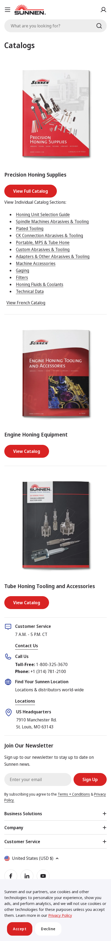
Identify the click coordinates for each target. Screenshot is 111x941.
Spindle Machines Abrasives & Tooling (52, 221)
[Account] (103, 9)
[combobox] (55, 25)
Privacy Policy (60, 915)
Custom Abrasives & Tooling (43, 249)
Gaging (22, 270)
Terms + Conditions (74, 794)
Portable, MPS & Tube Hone (43, 242)
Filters (22, 277)
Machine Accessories (36, 263)
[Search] (99, 26)
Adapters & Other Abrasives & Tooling (52, 256)
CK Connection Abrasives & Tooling (49, 235)
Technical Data (30, 291)
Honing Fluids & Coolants (39, 284)
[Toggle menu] (7, 9)
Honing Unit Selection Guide (43, 214)
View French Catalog (25, 303)
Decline (48, 928)
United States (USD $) (32, 858)
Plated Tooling (29, 228)
